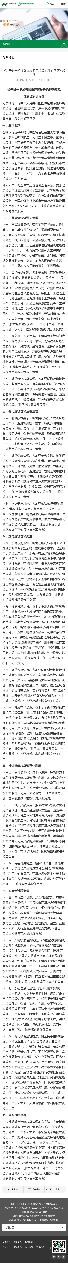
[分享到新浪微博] (54, 1257)
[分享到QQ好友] (63, 1257)
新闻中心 (18, 1242)
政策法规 (29, 1242)
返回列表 (36, 1189)
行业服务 (29, 1247)
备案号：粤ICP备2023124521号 (23, 1220)
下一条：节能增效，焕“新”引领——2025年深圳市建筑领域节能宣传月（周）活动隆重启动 (56, 1189)
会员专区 (6, 1247)
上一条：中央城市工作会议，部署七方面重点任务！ (13, 1189)
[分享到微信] (59, 1257)
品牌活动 (40, 1247)
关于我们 (6, 1242)
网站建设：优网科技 (49, 1220)
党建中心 (18, 1247)
